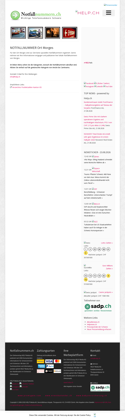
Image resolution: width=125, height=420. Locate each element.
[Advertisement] (102, 45)
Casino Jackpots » (106, 292)
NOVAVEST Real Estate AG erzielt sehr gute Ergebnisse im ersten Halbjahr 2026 (97, 137)
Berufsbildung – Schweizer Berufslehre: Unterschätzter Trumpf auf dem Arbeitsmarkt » (98, 195)
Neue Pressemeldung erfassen (99, 329)
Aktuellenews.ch (93, 322)
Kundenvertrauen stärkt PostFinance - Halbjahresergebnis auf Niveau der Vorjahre (98, 105)
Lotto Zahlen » (107, 243)
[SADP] (98, 307)
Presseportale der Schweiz (97, 327)
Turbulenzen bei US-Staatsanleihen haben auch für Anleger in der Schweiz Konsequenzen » (97, 227)
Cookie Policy (85, 415)
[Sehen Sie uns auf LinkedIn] (98, 86)
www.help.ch (68, 382)
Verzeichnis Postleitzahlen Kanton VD (27, 87)
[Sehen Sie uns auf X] (101, 83)
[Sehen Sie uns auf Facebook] (89, 83)
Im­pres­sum (99, 402)
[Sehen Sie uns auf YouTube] (107, 86)
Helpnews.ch (92, 324)
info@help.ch (15, 77)
